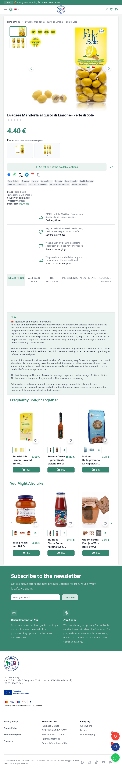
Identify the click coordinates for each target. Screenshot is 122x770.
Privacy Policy (11, 721)
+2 (29, 449)
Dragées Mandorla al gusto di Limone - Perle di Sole (51, 21)
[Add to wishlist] (36, 440)
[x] (21, 175)
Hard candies (13, 21)
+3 (35, 533)
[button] (12, 524)
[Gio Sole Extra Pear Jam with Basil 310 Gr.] (95, 510)
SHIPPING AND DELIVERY (54, 730)
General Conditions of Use (55, 743)
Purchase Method (50, 725)
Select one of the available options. (58, 167)
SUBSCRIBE (70, 597)
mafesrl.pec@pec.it (66, 760)
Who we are (86, 725)
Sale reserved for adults (54, 734)
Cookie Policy (10, 728)
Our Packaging (87, 734)
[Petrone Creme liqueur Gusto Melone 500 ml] (61, 426)
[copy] (38, 175)
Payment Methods (51, 738)
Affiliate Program (12, 734)
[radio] (20, 150)
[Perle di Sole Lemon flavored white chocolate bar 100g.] (26, 426)
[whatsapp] (15, 175)
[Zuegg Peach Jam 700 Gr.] (26, 510)
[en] (16, 9)
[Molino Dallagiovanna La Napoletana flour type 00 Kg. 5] (95, 426)
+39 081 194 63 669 (13, 683)
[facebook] (9, 175)
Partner (84, 730)
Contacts (8, 741)
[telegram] (27, 175)
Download (24, 203)
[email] (33, 175)
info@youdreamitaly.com (23, 354)
